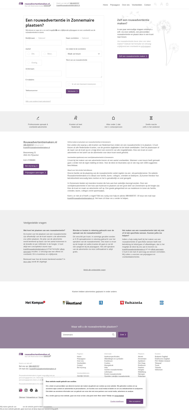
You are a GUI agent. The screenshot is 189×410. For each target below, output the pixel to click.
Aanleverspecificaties (112, 356)
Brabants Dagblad (161, 356)
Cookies (107, 363)
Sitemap (22, 397)
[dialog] (94, 391)
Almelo (140, 356)
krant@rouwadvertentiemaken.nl (68, 5)
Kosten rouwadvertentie (112, 374)
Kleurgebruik (108, 365)
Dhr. (33, 54)
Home (105, 5)
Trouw (157, 365)
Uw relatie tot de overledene (76, 49)
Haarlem (141, 367)
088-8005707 (74, 3)
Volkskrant (158, 370)
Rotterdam (142, 376)
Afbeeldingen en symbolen (113, 359)
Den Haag (141, 363)
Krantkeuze (108, 361)
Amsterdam (142, 359)
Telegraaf (158, 363)
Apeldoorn (141, 361)
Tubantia (158, 367)
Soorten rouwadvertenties (113, 370)
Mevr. (49, 54)
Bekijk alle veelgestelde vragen (95, 270)
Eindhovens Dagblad (162, 359)
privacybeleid (119, 396)
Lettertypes (108, 372)
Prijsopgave (115, 5)
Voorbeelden (137, 5)
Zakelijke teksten (83, 376)
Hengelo (141, 370)
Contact (147, 5)
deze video (27, 262)
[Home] (35, 6)
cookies (19, 407)
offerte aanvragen (157, 249)
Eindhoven (142, 365)
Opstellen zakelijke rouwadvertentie (117, 376)
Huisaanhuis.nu (31, 397)
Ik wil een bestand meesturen (84, 84)
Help (106, 367)
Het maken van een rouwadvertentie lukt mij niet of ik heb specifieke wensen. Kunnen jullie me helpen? (143, 233)
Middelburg (142, 372)
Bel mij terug (81, 367)
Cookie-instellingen (117, 401)
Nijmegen (141, 374)
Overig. (35, 63)
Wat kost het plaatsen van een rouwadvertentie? (44, 230)
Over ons (126, 5)
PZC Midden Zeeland (162, 361)
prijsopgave (145, 46)
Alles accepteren (135, 401)
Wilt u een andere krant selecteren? (38, 101)
